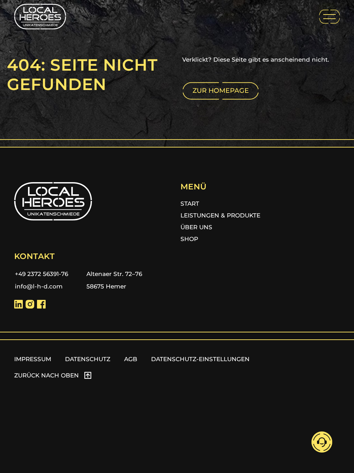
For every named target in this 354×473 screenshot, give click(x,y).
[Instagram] (30, 304)
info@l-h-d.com (39, 286)
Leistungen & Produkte (220, 215)
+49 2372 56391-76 (41, 273)
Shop (189, 238)
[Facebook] (41, 304)
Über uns (196, 227)
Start (189, 203)
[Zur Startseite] (40, 16)
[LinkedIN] (18, 304)
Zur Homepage (221, 91)
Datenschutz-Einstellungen (200, 359)
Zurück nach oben (46, 375)
